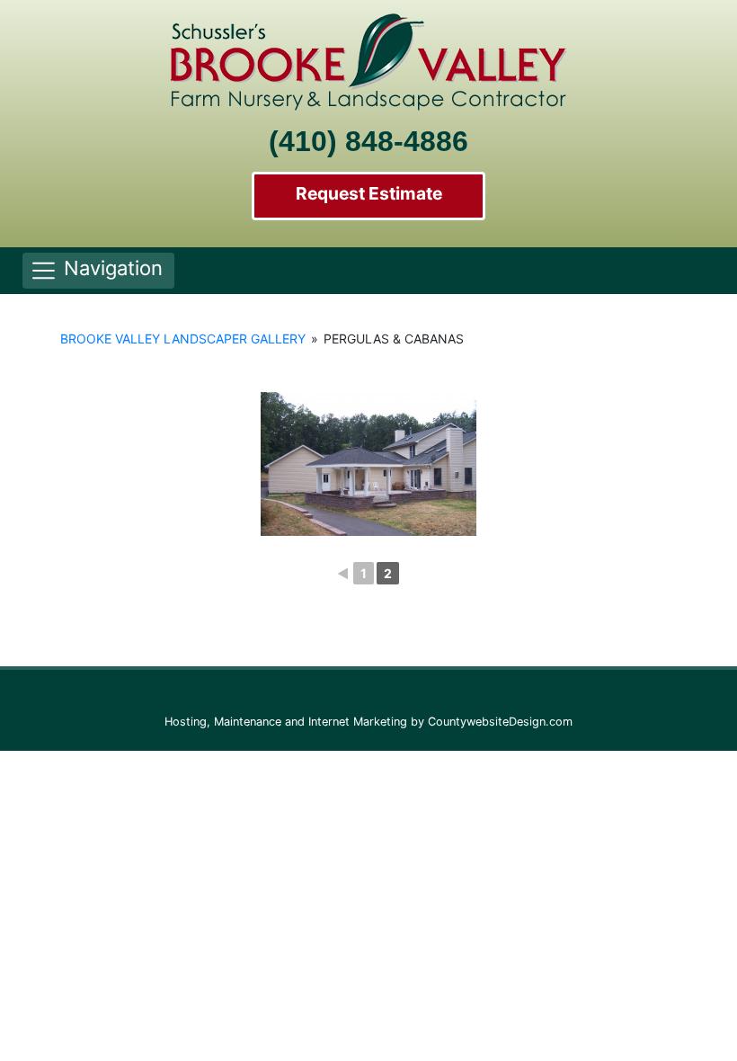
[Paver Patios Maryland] (368, 464)
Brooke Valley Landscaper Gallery (183, 338)
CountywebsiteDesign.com (500, 721)
